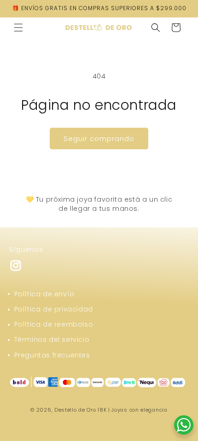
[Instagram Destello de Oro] (15, 269)
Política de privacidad (53, 309)
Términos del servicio (52, 339)
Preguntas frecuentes (52, 355)
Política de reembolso (53, 324)
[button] (18, 27)
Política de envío (44, 294)
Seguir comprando (99, 138)
